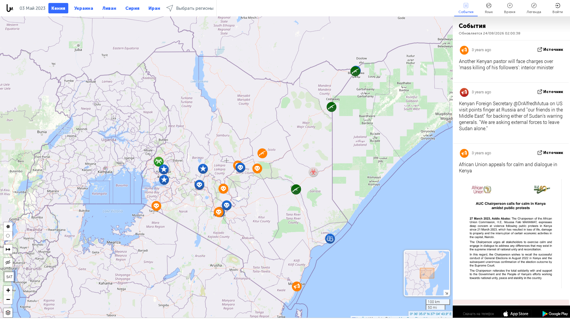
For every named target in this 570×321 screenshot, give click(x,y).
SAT (9, 276)
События (466, 12)
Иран (154, 8)
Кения (58, 8)
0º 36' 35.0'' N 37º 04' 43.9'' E (431, 313)
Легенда (534, 12)
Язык (489, 12)
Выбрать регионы (194, 8)
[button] (203, 168)
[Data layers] (8, 312)
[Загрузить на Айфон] (516, 314)
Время (509, 12)
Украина (83, 8)
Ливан (109, 8)
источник (553, 49)
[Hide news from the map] (8, 262)
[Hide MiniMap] (446, 292)
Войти (557, 12)
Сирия (132, 8)
